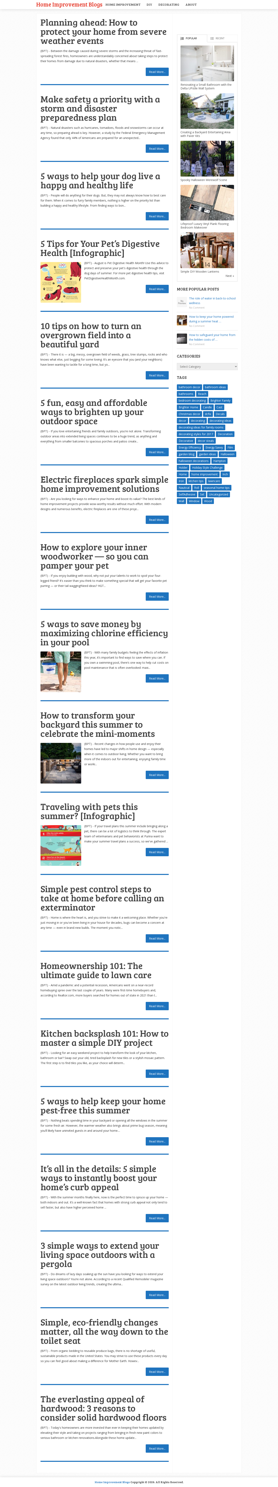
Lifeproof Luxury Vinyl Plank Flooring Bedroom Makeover (205, 225)
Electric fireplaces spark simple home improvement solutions (104, 483)
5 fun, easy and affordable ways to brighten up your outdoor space (93, 411)
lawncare (214, 481)
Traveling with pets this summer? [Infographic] (89, 811)
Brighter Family (220, 400)
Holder (183, 467)
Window (194, 501)
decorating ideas (220, 421)
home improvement (205, 474)
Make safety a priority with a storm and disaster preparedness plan (100, 108)
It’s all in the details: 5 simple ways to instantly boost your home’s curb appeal (98, 1177)
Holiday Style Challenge (207, 467)
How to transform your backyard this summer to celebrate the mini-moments (97, 724)
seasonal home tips (217, 488)
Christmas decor (189, 414)
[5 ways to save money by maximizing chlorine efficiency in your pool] (60, 671)
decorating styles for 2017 (196, 434)
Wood (208, 501)
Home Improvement (122, 4)
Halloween (227, 454)
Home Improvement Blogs (69, 4)
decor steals (206, 441)
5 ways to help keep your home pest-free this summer (103, 1105)
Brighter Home (188, 407)
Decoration (225, 434)
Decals (220, 414)
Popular (191, 38)
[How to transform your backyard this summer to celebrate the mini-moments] (60, 763)
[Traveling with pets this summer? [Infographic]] (60, 845)
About (191, 4)
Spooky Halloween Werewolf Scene (204, 180)
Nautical (184, 488)
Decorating (168, 4)
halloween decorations (194, 461)
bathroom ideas (215, 387)
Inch (225, 474)
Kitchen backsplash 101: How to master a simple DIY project (104, 1037)
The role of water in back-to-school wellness (212, 300)
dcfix (208, 414)
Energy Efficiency (190, 447)
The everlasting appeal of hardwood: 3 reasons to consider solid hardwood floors (103, 1408)
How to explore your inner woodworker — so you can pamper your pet (94, 556)
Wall (181, 501)
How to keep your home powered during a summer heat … (211, 319)
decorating (198, 421)
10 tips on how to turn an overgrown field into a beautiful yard (90, 334)
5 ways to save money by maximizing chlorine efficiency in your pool (104, 632)
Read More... (157, 72)
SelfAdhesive (187, 494)
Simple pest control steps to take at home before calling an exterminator (102, 897)
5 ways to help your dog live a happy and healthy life (100, 180)
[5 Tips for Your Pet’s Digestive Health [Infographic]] (60, 282)
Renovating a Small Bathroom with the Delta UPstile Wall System (206, 86)
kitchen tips (196, 481)
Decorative (186, 441)
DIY (149, 4)
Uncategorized (218, 494)
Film (230, 447)
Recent (220, 38)
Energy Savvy (214, 447)
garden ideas (207, 454)
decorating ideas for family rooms (201, 427)
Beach (202, 394)
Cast (219, 407)
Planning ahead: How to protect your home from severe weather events (103, 31)
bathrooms (186, 394)
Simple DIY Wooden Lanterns (200, 271)
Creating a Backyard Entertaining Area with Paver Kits (205, 134)
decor (182, 421)
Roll (196, 488)
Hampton (219, 461)
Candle (207, 407)
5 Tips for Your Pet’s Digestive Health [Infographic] (100, 248)
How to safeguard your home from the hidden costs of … (212, 337)
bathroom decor (189, 387)
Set (202, 494)
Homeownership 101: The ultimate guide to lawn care (96, 970)
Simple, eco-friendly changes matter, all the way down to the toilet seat (104, 1331)
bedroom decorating (192, 400)
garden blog (186, 454)
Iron (181, 481)
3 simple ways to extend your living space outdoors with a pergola (99, 1254)
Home (183, 474)
